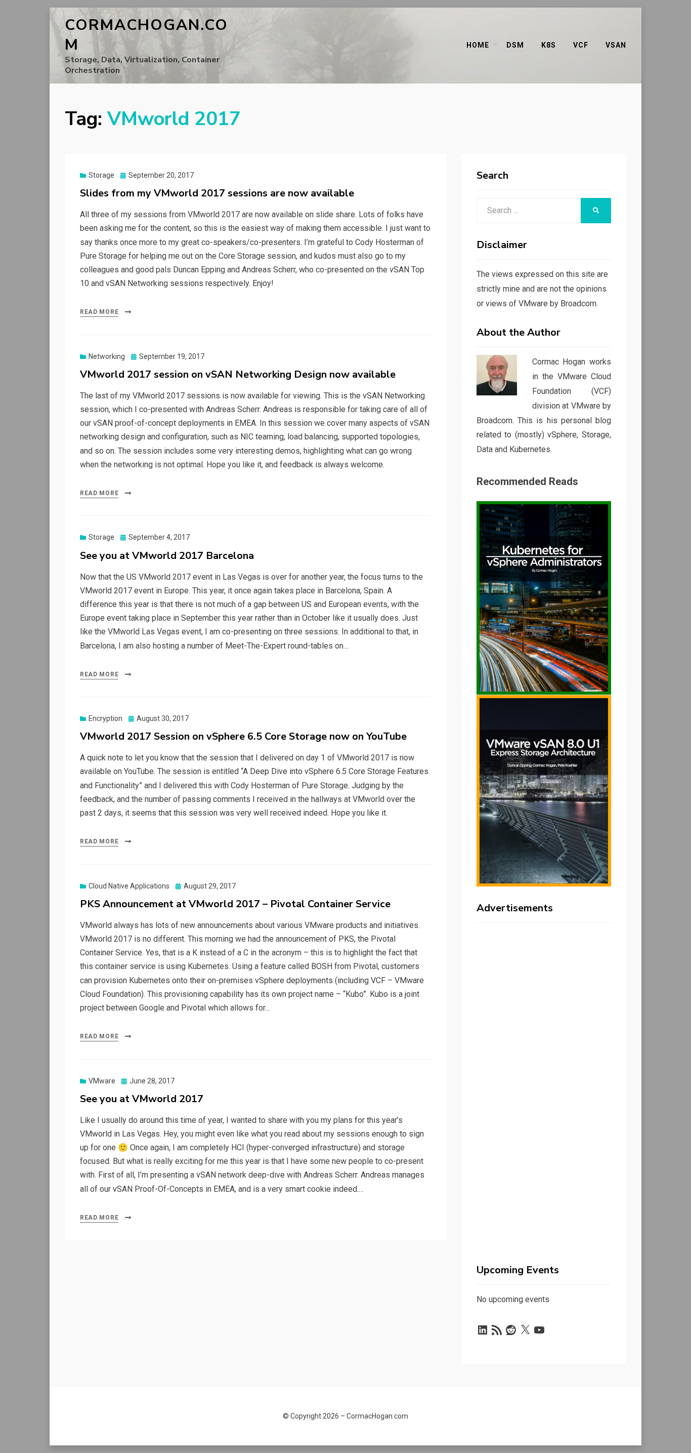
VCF (580, 45)
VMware (102, 1081)
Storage (101, 175)
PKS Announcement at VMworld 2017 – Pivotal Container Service (235, 904)
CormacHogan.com (146, 35)
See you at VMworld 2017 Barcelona (167, 555)
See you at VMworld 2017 (141, 1099)
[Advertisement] (544, 1082)
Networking (107, 356)
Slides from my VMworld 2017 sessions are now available (217, 193)
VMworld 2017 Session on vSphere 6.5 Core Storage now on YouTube (243, 736)
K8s (548, 45)
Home (477, 45)
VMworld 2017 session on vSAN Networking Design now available (238, 374)
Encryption (105, 718)
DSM (515, 45)
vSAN (616, 45)
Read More (99, 311)
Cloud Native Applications (129, 886)
